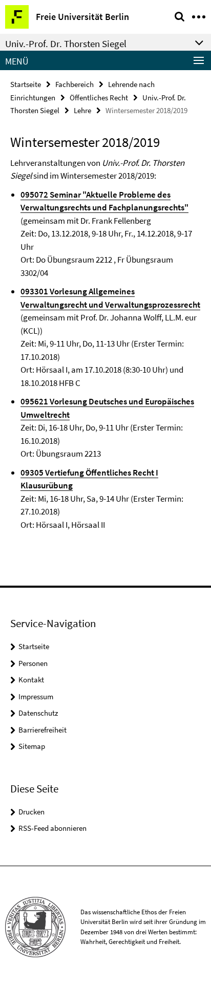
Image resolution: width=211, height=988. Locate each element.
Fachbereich (74, 84)
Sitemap (31, 746)
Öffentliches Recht (99, 97)
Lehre (82, 110)
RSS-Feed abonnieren (52, 828)
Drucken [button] (31, 812)
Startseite (25, 84)
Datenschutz (38, 713)
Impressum (35, 696)
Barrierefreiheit (42, 730)
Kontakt (31, 679)
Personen (33, 663)
